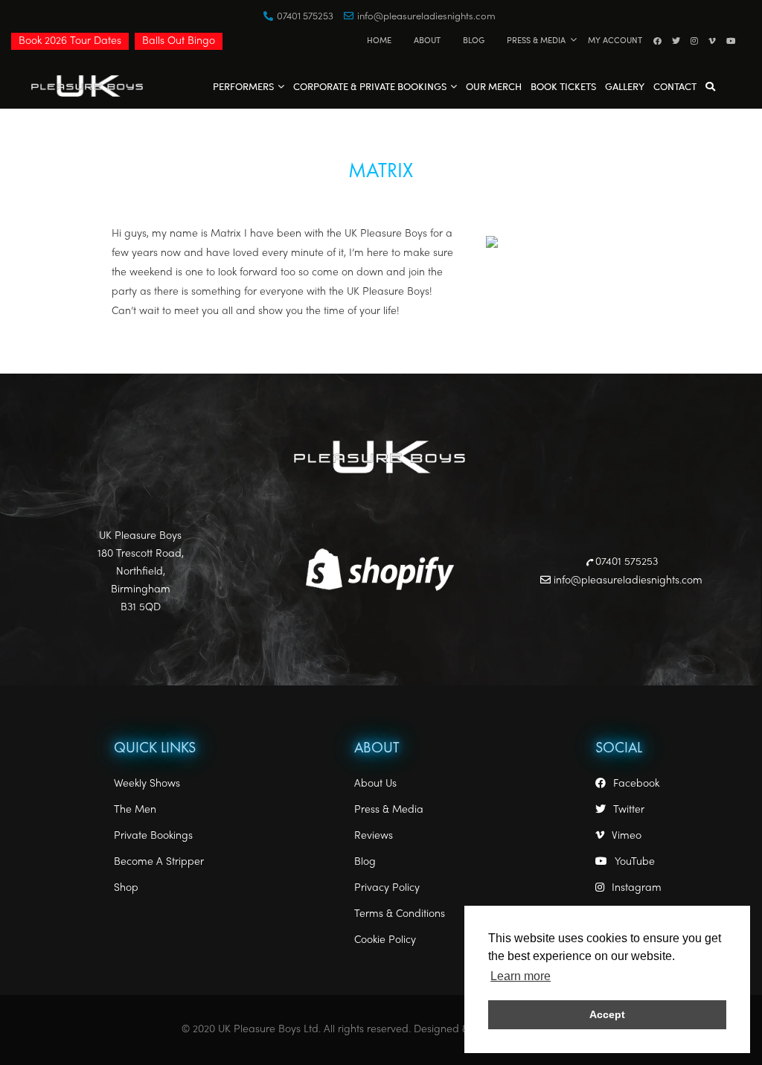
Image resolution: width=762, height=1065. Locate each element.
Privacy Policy (387, 888)
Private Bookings (153, 836)
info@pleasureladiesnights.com (426, 17)
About (427, 39)
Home (379, 39)
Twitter (628, 810)
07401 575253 (305, 17)
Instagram (637, 888)
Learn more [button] (520, 976)
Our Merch (494, 86)
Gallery (624, 86)
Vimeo (626, 836)
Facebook (636, 784)
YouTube (635, 862)
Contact (675, 86)
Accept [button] (607, 1014)
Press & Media (536, 39)
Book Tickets (563, 86)
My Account (615, 39)
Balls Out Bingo (178, 41)
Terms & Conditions (399, 914)
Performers (243, 86)
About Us (375, 784)
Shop (126, 888)
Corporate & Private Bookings (369, 86)
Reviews (373, 836)
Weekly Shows (147, 784)
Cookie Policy (385, 940)
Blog (473, 39)
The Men (135, 810)
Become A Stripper (159, 862)
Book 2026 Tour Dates (70, 41)
